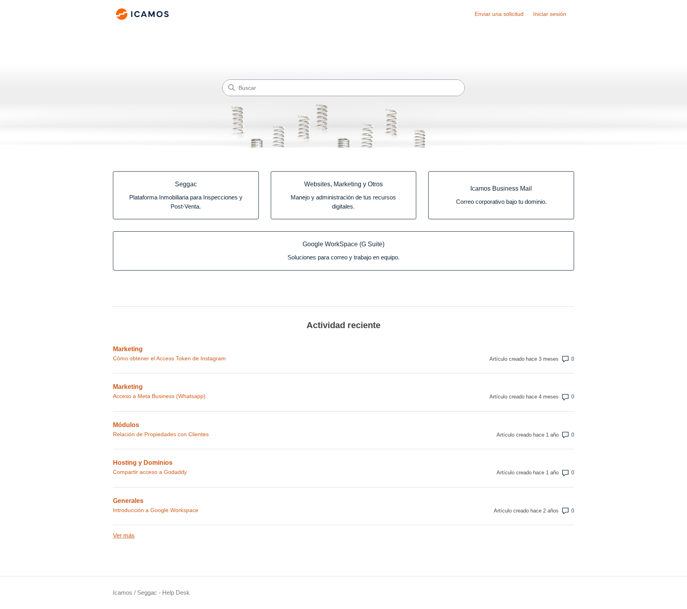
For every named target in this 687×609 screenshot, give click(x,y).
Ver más (124, 535)
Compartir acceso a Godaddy (150, 472)
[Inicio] (142, 14)
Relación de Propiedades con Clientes (161, 434)
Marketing (128, 349)
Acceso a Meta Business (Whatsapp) (159, 396)
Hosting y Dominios (143, 462)
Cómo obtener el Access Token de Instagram (169, 358)
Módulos (126, 424)
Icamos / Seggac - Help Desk (151, 592)
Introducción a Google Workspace (155, 510)
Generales (128, 500)
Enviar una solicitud (499, 14)
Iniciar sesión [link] (549, 14)
